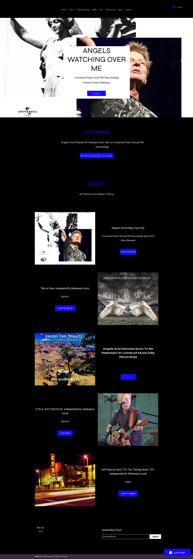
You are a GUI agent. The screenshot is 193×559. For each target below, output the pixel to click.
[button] (128, 377)
